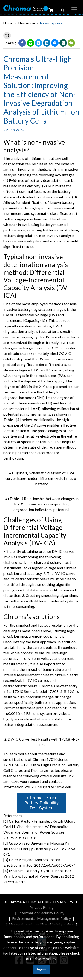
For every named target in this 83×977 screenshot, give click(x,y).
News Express (51, 23)
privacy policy (44, 958)
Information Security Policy (41, 913)
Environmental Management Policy (41, 918)
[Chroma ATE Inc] (23, 7)
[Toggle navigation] (74, 9)
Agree (41, 969)
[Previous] (7, 35)
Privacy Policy (42, 907)
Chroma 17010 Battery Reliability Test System (41, 803)
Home (7, 23)
